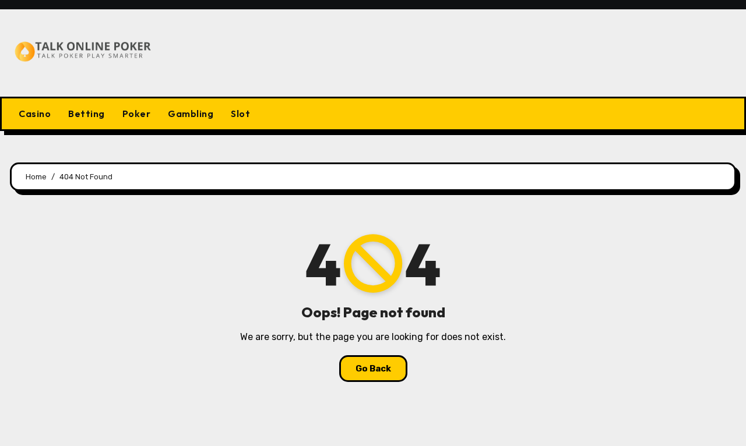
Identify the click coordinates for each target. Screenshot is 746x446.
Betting (86, 113)
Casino (35, 113)
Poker (136, 113)
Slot (240, 113)
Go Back (373, 368)
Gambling (190, 113)
